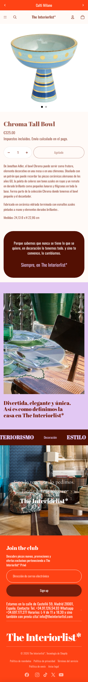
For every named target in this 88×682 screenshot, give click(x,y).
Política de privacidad (44, 661)
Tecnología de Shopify (56, 653)
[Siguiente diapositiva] (83, 5)
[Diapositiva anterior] (5, 5)
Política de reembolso (20, 661)
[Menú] (5, 17)
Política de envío (37, 666)
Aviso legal (53, 666)
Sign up (44, 590)
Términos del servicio (68, 661)
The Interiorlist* (37, 653)
